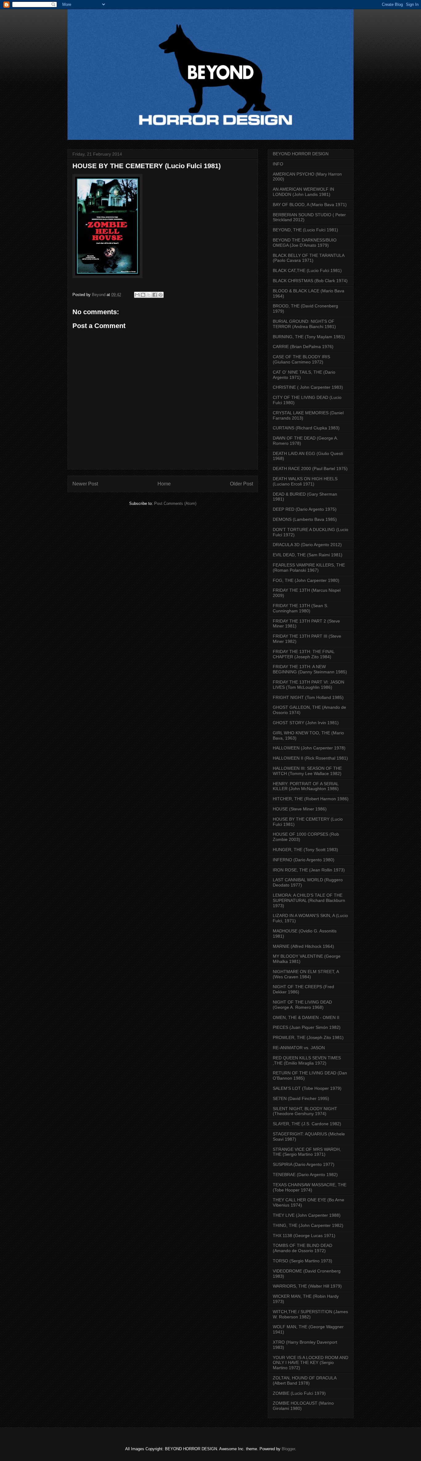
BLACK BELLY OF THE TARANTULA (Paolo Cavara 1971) (308, 258)
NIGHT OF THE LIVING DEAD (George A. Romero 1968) (302, 1005)
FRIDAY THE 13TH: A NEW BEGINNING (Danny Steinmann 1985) (310, 669)
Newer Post (85, 483)
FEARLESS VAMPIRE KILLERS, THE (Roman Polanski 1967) (309, 567)
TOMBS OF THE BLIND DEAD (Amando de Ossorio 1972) (302, 1248)
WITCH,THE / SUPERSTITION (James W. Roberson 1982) (310, 1314)
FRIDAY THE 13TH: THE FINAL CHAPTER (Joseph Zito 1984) (303, 654)
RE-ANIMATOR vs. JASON (299, 1047)
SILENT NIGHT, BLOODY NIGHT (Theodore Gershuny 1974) (305, 1111)
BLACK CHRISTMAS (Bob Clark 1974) (310, 280)
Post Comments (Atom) (175, 503)
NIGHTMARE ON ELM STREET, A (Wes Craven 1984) (306, 974)
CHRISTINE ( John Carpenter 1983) (308, 387)
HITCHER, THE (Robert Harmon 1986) (311, 798)
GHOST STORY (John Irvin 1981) (306, 722)
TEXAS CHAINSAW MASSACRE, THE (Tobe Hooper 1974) (309, 1187)
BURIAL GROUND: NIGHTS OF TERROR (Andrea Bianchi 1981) (304, 324)
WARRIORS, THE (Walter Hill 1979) (307, 1286)
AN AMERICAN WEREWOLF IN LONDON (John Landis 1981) (303, 192)
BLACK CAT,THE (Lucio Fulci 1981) (307, 270)
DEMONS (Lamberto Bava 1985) (305, 519)
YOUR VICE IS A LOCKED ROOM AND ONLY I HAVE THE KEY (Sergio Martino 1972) (310, 1362)
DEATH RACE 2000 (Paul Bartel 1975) (310, 468)
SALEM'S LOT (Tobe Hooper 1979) (307, 1088)
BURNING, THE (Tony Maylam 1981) (309, 336)
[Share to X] (149, 295)
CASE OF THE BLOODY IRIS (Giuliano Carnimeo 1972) (301, 359)
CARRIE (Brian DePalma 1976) (303, 346)
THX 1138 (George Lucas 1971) (304, 1235)
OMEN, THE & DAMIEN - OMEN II (306, 1017)
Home (164, 483)
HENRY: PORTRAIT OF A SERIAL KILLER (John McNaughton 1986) (306, 786)
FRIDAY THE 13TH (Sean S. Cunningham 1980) (300, 608)
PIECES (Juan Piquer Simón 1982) (307, 1027)
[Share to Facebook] (155, 295)
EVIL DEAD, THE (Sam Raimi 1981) (307, 554)
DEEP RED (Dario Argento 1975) (305, 509)
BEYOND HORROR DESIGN (301, 153)
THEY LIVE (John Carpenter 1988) (307, 1215)
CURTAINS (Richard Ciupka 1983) (306, 427)
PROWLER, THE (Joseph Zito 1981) (308, 1037)
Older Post (241, 483)
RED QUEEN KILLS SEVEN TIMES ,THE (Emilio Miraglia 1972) (307, 1060)
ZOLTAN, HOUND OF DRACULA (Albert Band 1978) (304, 1380)
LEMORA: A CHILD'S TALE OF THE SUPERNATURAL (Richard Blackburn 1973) (309, 900)
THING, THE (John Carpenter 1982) (308, 1225)
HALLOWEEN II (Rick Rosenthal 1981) (310, 758)
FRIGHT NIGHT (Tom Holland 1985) (308, 697)
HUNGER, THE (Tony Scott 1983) (305, 849)
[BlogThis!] (143, 295)
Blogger (288, 1449)
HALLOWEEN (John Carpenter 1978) (309, 747)
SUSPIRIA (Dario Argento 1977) (303, 1164)
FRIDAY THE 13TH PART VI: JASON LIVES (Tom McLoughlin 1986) (308, 685)
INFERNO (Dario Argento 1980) (303, 859)
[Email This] (137, 295)
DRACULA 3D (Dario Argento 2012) (307, 544)
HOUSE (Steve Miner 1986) (300, 808)
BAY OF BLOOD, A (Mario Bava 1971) (310, 204)
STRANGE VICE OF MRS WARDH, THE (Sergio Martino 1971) (307, 1152)
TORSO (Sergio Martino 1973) (302, 1260)
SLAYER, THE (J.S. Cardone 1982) (307, 1123)
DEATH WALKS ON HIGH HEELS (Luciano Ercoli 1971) (305, 481)
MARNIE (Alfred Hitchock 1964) (303, 946)
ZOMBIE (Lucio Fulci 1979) (299, 1393)
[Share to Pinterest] (160, 295)
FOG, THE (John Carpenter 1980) (306, 580)
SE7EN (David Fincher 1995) (301, 1098)
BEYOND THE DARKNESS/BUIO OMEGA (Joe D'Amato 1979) (305, 242)
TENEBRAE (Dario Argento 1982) (305, 1174)
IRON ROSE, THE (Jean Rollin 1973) (309, 869)
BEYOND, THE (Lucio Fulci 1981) (305, 229)
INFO (278, 163)
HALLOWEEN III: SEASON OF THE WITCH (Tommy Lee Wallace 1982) (307, 771)
